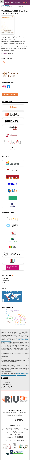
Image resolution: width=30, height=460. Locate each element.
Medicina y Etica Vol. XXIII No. (3, 62)
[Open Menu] (1, 1)
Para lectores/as (5, 278)
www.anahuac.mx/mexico (23, 339)
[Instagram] (4, 86)
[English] (24, 2)
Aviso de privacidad (15, 417)
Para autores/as (5, 280)
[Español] (26, 2)
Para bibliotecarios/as (6, 282)
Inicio (2, 5)
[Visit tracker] (12, 301)
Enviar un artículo (10, 94)
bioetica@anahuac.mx (6, 341)
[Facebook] (8, 86)
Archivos (7, 5)
